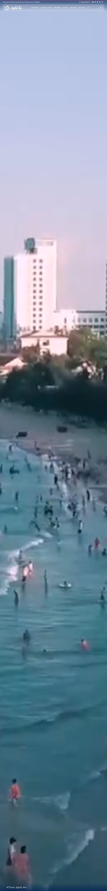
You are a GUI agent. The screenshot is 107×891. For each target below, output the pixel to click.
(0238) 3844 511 (85, 2)
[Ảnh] (97, 2)
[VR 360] (102, 2)
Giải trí (65, 7)
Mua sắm (73, 7)
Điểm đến (57, 7)
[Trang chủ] (13, 7)
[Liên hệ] (92, 2)
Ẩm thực (82, 7)
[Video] (99, 2)
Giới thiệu (34, 7)
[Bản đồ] (95, 2)
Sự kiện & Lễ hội (46, 7)
